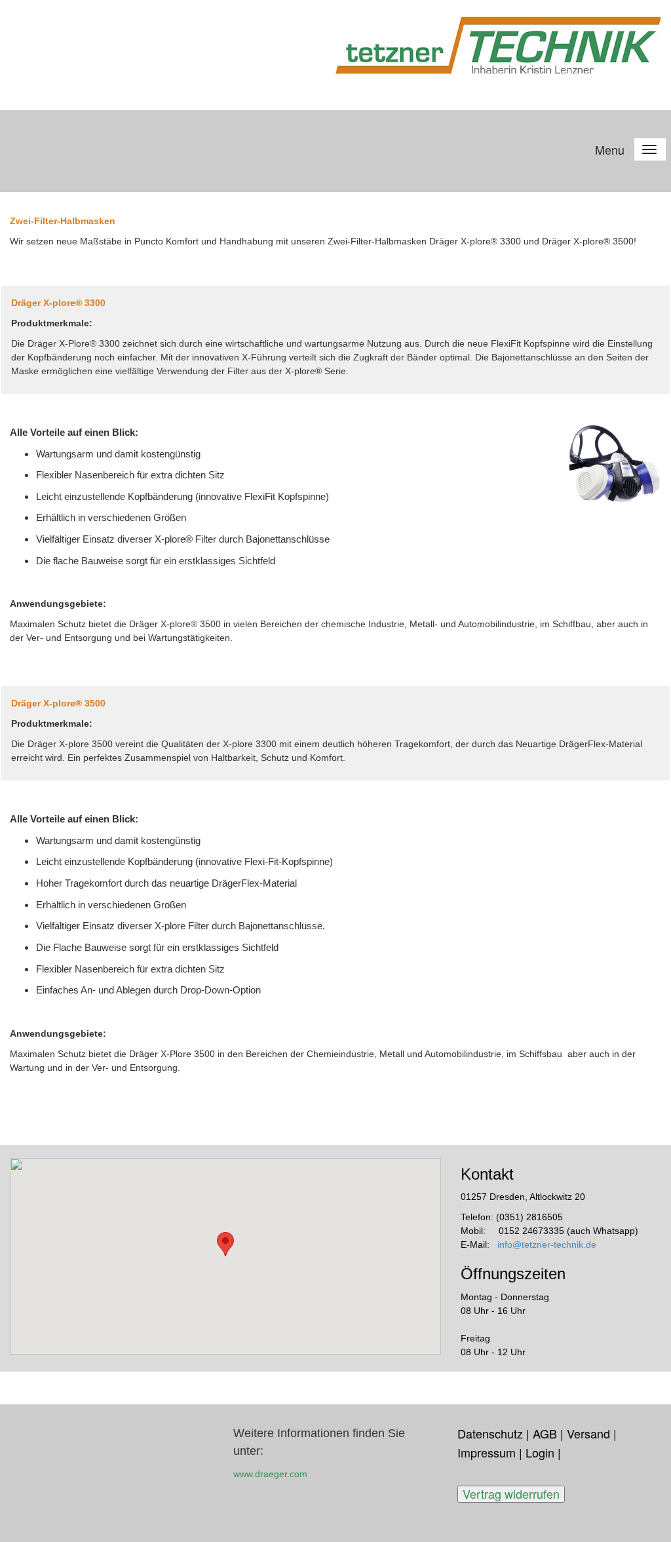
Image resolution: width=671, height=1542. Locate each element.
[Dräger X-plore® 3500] (615, 856)
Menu (609, 149)
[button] (225, 1244)
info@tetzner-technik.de (546, 1244)
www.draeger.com (270, 1474)
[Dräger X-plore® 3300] (615, 462)
